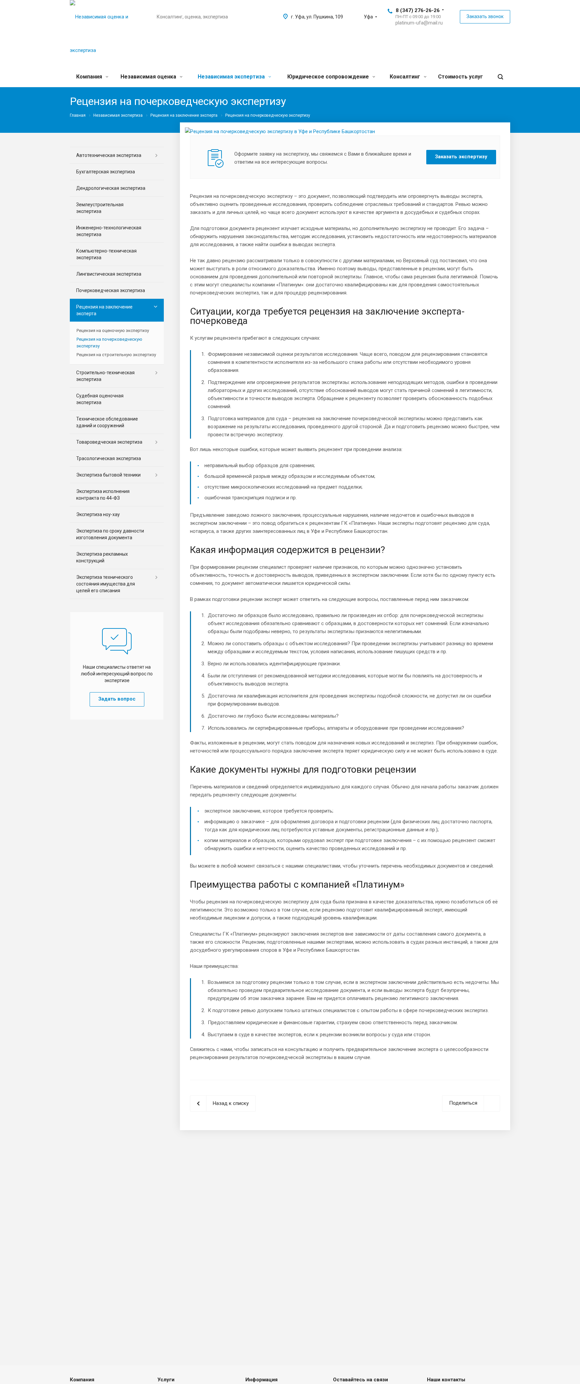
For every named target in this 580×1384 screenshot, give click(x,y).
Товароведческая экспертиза (109, 442)
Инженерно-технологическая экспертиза (108, 231)
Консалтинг (406, 76)
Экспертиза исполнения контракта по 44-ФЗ (103, 495)
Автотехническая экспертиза (108, 155)
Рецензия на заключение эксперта (104, 310)
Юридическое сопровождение (328, 76)
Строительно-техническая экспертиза (105, 376)
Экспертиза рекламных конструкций (102, 557)
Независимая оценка (149, 76)
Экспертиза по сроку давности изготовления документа (110, 534)
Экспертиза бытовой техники (108, 475)
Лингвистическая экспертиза (108, 274)
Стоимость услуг (460, 76)
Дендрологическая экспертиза (110, 188)
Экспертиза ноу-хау (98, 514)
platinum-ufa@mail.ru (419, 23)
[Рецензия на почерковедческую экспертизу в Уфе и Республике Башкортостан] (280, 131)
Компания (89, 76)
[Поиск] (500, 77)
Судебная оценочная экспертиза (100, 399)
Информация (261, 1380)
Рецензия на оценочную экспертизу (113, 330)
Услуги (166, 1380)
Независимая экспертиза (232, 76)
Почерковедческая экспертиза (110, 290)
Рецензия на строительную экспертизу (116, 354)
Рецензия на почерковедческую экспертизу (109, 342)
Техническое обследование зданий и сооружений (107, 422)
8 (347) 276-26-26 (418, 10)
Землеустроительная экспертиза (100, 208)
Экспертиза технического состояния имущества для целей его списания (105, 583)
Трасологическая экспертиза (108, 458)
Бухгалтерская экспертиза (105, 171)
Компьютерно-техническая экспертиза (106, 254)
